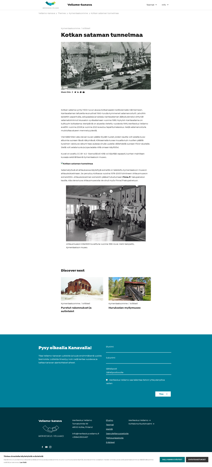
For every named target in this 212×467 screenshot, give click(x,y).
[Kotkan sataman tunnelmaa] (77, 163)
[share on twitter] (75, 94)
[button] (156, 4)
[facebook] (43, 448)
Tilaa (161, 394)
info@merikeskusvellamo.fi (85, 433)
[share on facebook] (72, 94)
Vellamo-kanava (47, 13)
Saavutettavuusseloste (117, 433)
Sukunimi (110, 357)
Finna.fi (127, 177)
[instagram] (50, 448)
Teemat (150, 5)
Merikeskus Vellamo (139, 420)
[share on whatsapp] (80, 94)
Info (164, 5)
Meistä (109, 429)
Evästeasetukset (197, 459)
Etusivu (109, 420)
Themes (62, 13)
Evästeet (110, 442)
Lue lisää (23, 462)
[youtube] (47, 448)
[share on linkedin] (78, 94)
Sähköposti (111, 369)
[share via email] (83, 94)
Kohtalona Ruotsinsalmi (140, 423)
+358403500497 (80, 437)
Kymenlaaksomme (78, 13)
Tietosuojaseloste (115, 438)
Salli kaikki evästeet (172, 459)
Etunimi (110, 346)
